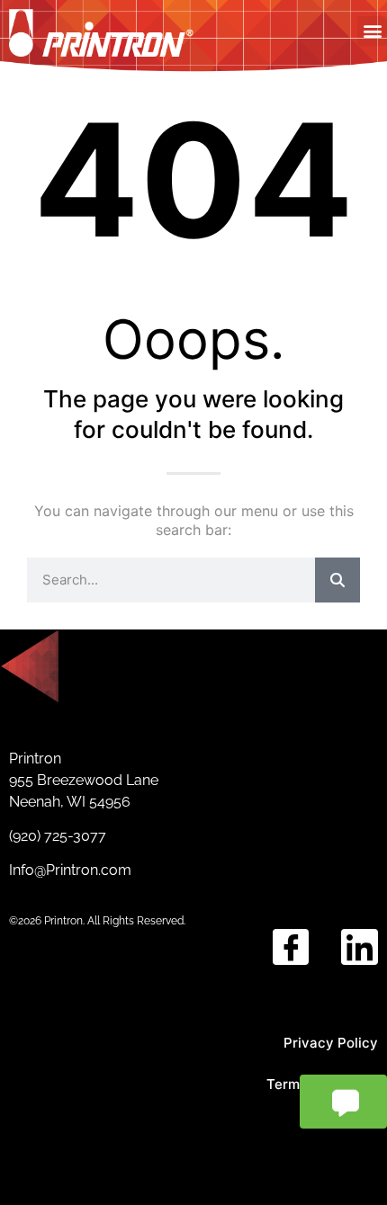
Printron (35, 758)
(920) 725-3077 (59, 835)
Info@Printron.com (70, 870)
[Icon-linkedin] (359, 947)
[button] (372, 31)
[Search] (337, 580)
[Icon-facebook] (291, 947)
